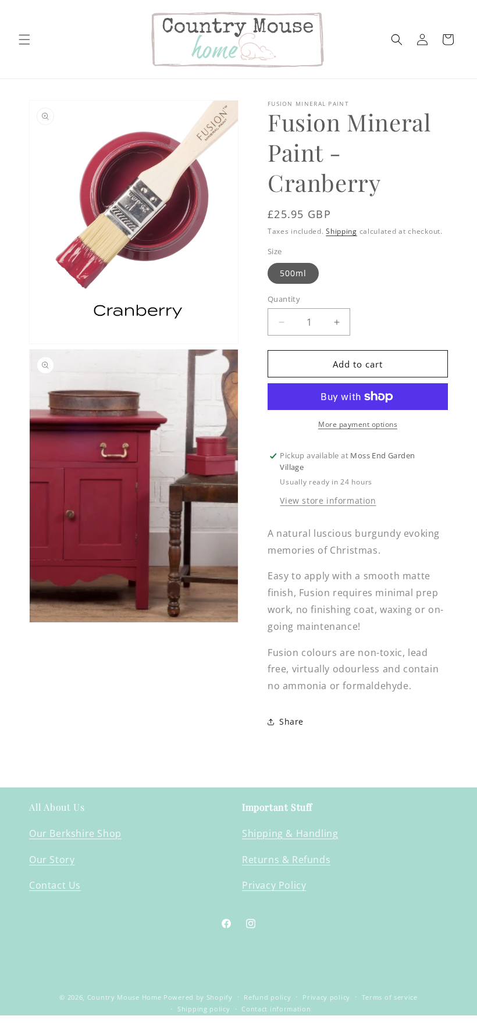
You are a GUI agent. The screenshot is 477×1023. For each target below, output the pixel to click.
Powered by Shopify (198, 997)
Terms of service (390, 997)
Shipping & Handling (290, 833)
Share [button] (291, 721)
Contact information (276, 1008)
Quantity (284, 299)
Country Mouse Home (124, 997)
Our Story (51, 859)
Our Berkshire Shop (75, 833)
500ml (293, 273)
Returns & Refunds (286, 859)
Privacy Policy (274, 885)
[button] (24, 39)
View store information (328, 500)
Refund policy (267, 997)
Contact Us (55, 885)
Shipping (341, 231)
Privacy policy (326, 997)
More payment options (357, 424)
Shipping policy (203, 1008)
